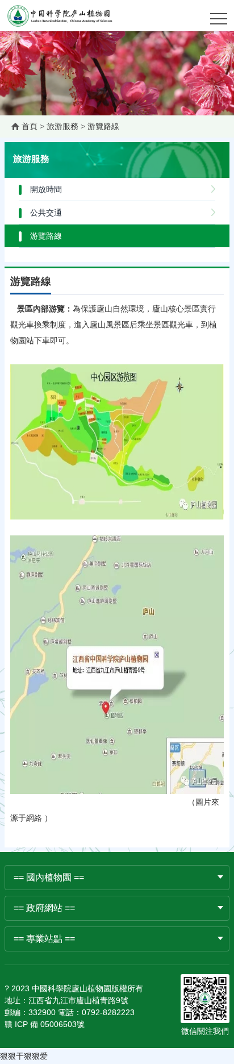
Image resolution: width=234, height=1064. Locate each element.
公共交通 (46, 212)
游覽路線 (103, 126)
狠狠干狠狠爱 (24, 1056)
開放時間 (46, 189)
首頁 (29, 126)
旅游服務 (62, 126)
